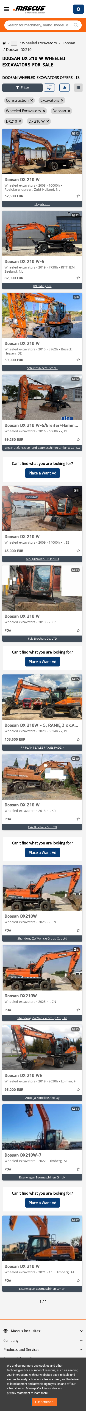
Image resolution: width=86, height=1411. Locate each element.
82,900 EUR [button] (14, 278)
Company (10, 1341)
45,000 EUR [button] (14, 551)
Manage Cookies (37, 1388)
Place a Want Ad (42, 473)
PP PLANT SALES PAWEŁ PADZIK (42, 747)
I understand (44, 1402)
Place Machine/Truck (78, 9)
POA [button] (8, 631)
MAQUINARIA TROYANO (42, 559)
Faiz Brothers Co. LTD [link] (42, 638)
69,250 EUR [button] (14, 440)
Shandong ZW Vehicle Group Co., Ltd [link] (42, 938)
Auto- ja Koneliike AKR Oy (42, 1098)
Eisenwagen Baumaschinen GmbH (42, 1177)
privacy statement (18, 1393)
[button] (22, 88)
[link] (42, 151)
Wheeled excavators (39, 43)
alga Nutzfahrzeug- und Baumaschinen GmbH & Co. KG (42, 448)
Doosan (68, 43)
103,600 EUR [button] (15, 740)
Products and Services (21, 1350)
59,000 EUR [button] (14, 360)
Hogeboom (42, 204)
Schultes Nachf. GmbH (42, 368)
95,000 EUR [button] (14, 1090)
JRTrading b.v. (42, 286)
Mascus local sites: (26, 1331)
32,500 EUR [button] (14, 196)
